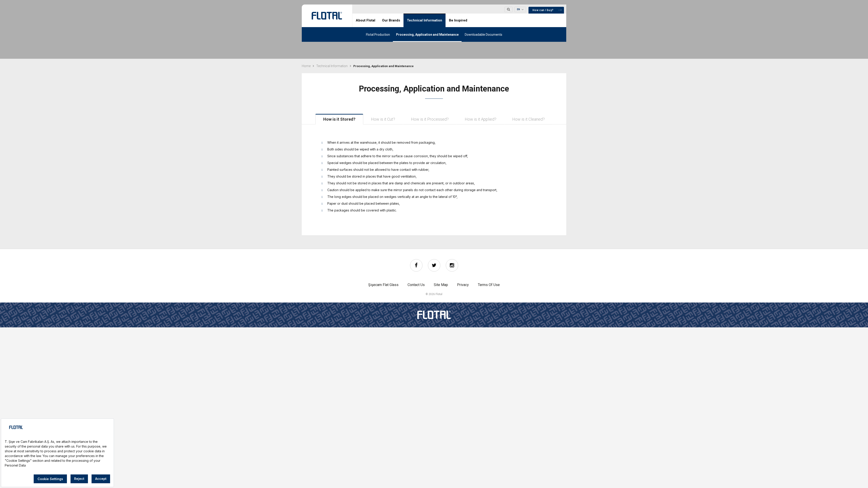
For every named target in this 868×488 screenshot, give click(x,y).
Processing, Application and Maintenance (427, 34)
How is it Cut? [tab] (383, 119)
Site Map (441, 285)
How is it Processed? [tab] (430, 119)
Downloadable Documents (483, 34)
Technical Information (424, 20)
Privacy (463, 285)
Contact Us (416, 285)
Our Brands (391, 20)
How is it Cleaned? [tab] (528, 119)
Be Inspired (458, 20)
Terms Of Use (489, 285)
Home (306, 66)
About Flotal (365, 20)
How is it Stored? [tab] (339, 119)
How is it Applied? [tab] (480, 119)
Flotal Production (378, 34)
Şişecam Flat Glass (383, 285)
